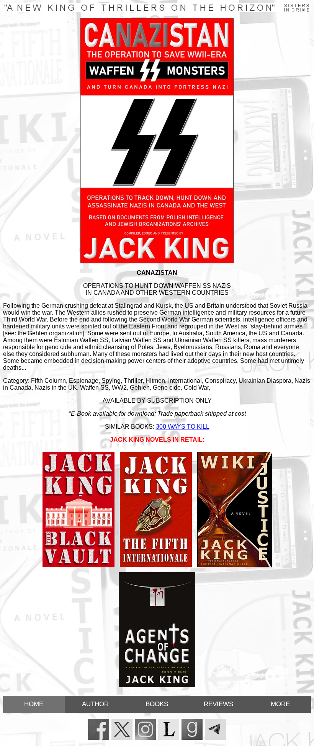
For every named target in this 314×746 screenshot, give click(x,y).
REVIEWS (218, 704)
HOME (33, 704)
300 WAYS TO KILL (182, 426)
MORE (280, 704)
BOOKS (157, 704)
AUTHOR (95, 704)
